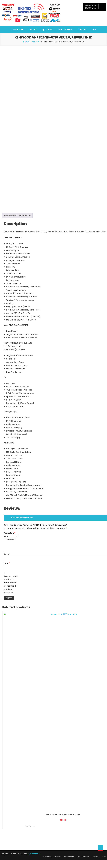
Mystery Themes (34, 854)
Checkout (82, 29)
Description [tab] (10, 215)
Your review (10, 539)
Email (7, 563)
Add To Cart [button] (30, 826)
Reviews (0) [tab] (25, 215)
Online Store (17, 29)
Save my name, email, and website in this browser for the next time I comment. (11, 584)
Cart (94, 29)
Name (7, 554)
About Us (32, 29)
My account (47, 29)
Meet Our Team (65, 29)
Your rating (9, 533)
